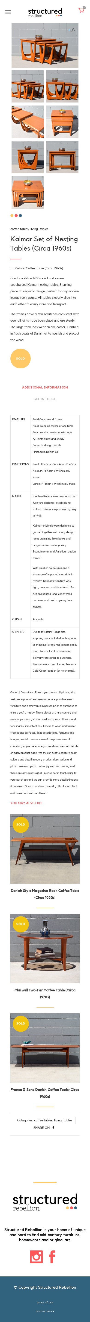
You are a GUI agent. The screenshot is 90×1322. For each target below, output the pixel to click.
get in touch (45, 398)
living (34, 229)
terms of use (45, 1302)
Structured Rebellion (57, 1287)
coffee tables (19, 229)
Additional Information (45, 387)
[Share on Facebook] (53, 1128)
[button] (71, 30)
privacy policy (45, 1311)
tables (44, 229)
